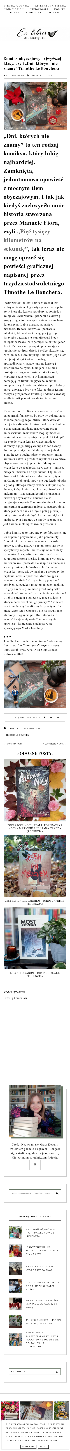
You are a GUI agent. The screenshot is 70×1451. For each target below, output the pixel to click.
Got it (43, 1447)
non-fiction (14, 9)
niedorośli (39, 9)
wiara (15, 12)
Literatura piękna (50, 5)
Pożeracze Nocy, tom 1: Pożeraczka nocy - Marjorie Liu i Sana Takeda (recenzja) (35, 828)
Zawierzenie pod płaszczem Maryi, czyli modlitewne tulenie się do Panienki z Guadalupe (42, 1339)
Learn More (28, 1447)
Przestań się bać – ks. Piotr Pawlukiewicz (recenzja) (41, 1232)
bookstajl (34, 12)
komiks (60, 9)
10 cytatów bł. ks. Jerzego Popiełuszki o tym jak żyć (42, 1250)
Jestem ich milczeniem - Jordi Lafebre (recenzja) (34, 902)
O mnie (54, 12)
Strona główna (16, 5)
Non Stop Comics (33, 728)
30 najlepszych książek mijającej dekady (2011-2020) (42, 1304)
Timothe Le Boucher (17, 735)
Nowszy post (14, 743)
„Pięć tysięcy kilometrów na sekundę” (27, 240)
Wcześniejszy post (53, 743)
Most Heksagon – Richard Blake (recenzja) (35, 974)
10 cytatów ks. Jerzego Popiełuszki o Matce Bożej (42, 1286)
